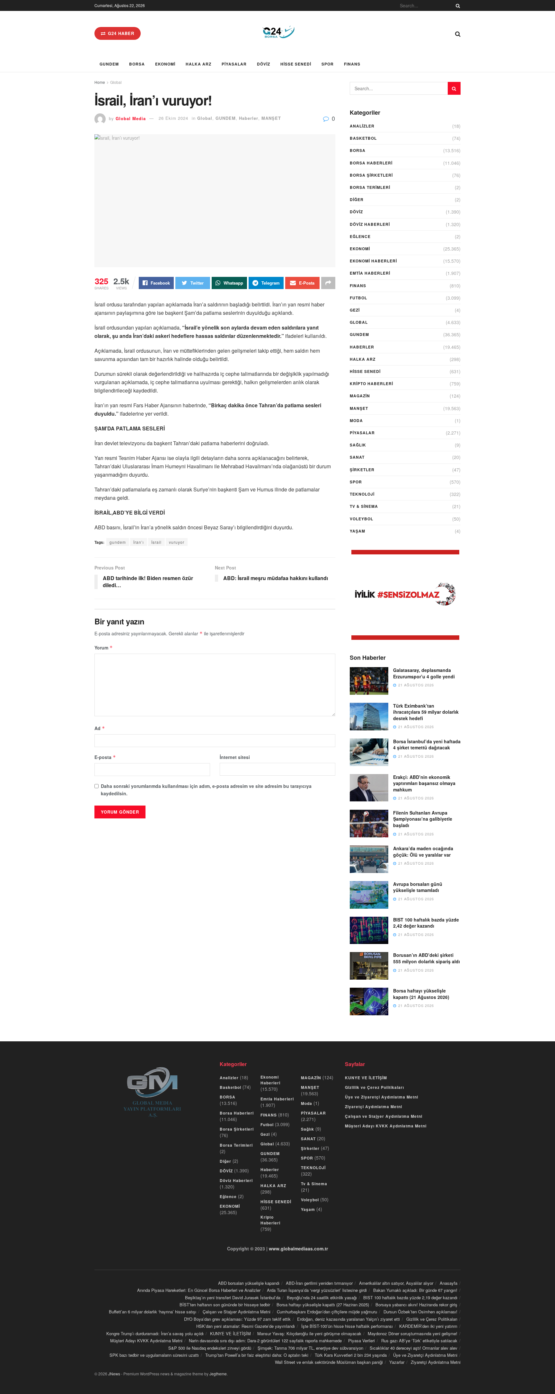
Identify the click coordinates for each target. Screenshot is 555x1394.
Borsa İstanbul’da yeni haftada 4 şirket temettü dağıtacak (427, 744)
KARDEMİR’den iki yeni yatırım (428, 1326)
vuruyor (176, 542)
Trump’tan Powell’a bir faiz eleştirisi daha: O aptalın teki (256, 1355)
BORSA (137, 64)
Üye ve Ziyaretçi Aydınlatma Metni (381, 1097)
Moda (356, 420)
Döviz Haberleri (370, 224)
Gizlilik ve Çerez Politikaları (374, 1087)
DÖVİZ (263, 64)
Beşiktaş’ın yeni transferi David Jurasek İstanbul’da (232, 1297)
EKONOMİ (165, 64)
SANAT (357, 457)
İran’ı (138, 542)
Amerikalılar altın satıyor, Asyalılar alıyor (396, 1283)
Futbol (358, 298)
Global (116, 82)
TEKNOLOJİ (362, 494)
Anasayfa (448, 1283)
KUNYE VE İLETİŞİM (366, 1078)
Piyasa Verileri (361, 1340)
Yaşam (357, 531)
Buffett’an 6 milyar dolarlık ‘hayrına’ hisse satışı (152, 1312)
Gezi (355, 310)
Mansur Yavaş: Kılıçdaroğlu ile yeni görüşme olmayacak (309, 1333)
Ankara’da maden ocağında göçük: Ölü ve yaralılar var (423, 851)
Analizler (362, 126)
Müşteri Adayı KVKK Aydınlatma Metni (386, 1126)
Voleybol (361, 519)
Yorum (103, 647)
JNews (114, 1373)
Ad (99, 728)
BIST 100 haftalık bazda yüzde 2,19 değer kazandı (410, 1297)
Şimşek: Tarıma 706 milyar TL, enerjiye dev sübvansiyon (310, 1348)
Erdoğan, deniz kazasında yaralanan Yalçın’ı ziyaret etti (348, 1319)
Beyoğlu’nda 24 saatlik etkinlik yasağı (322, 1297)
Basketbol (363, 138)
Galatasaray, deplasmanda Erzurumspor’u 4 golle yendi (424, 673)
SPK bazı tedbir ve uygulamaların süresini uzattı (154, 1355)
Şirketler (362, 469)
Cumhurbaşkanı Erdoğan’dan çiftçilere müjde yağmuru (327, 1312)
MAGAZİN (360, 396)
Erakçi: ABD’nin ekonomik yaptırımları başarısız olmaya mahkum (424, 783)
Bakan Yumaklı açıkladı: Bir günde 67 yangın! (415, 1290)
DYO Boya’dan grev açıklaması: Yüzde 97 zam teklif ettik (237, 1319)
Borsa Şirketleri (371, 175)
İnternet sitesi (235, 757)
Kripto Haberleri (371, 383)
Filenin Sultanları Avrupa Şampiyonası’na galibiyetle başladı (422, 818)
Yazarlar (396, 1362)
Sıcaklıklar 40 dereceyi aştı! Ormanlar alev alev (413, 1348)
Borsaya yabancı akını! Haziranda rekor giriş (416, 1304)
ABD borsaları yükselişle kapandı (248, 1283)
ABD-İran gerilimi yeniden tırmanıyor (319, 1283)
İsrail (156, 542)
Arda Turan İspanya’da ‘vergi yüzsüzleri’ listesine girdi (317, 1290)
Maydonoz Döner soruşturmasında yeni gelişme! (412, 1333)
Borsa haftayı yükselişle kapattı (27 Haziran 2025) (323, 1304)
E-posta (105, 757)
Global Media (131, 118)
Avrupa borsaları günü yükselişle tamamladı (417, 887)
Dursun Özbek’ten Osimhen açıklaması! (420, 1312)
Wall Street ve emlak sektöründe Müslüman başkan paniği (329, 1362)
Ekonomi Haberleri (373, 261)
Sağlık (358, 445)
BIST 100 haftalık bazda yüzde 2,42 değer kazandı (426, 922)
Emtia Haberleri (370, 273)
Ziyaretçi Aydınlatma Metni (373, 1106)
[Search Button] (457, 5)
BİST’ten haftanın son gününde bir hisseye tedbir (225, 1304)
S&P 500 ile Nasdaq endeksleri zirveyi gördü (209, 1348)
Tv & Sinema (364, 506)
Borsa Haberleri (371, 163)
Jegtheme (218, 1373)
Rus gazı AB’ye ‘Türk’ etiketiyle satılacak (419, 1340)
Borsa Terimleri (370, 187)
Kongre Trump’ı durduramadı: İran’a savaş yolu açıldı (155, 1333)
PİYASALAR (234, 64)
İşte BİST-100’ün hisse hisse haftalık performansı (347, 1326)
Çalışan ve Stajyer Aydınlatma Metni (383, 1116)
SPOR (328, 64)
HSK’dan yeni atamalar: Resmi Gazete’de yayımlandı (245, 1326)
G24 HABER (120, 33)
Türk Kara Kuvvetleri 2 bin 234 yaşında (351, 1355)
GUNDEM (109, 64)
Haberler (248, 118)
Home (99, 82)
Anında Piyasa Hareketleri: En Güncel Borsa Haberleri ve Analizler (198, 1290)
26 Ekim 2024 (173, 118)
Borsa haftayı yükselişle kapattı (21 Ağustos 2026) (421, 993)
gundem (118, 542)
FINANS (352, 64)
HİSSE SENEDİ (295, 64)
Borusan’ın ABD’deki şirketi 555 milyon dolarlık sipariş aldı (426, 958)
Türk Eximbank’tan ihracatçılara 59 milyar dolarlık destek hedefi (426, 711)
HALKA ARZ (198, 64)
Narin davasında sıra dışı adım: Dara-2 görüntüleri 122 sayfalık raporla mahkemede (265, 1340)
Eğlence (360, 236)
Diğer (357, 199)
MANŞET (271, 118)
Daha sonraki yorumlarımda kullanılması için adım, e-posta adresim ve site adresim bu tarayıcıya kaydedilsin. (206, 789)
